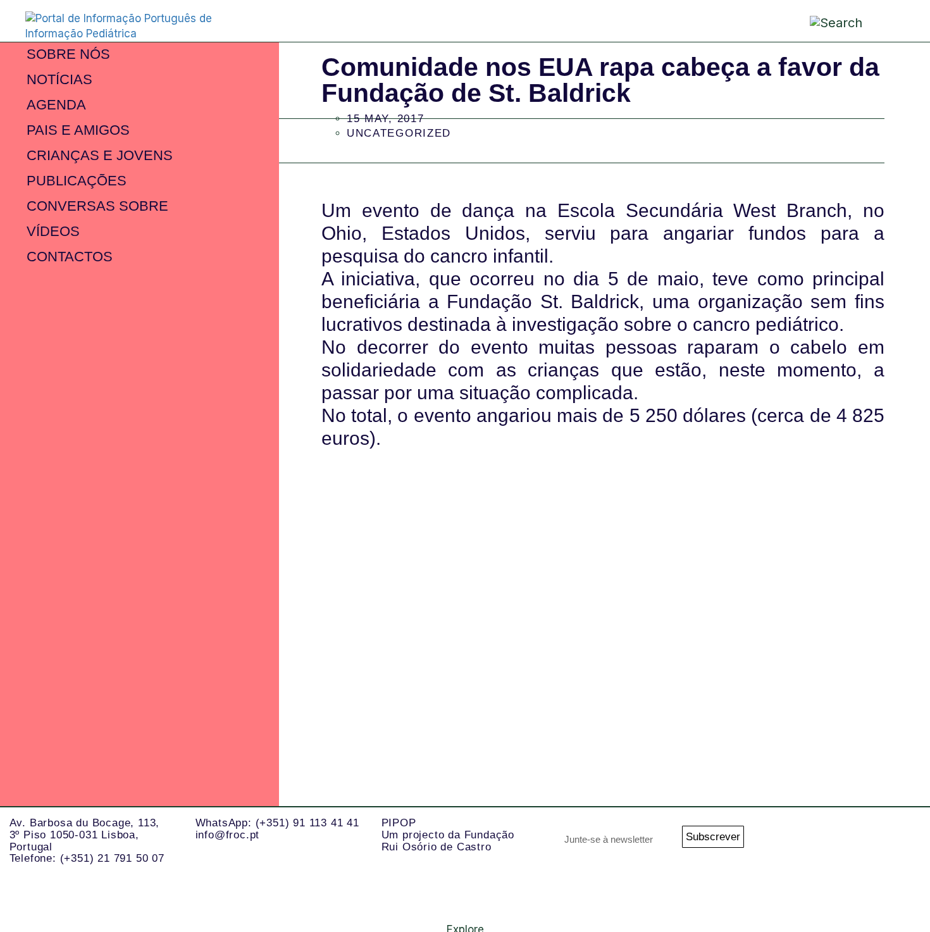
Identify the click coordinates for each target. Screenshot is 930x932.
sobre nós (68, 54)
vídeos (53, 231)
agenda (56, 105)
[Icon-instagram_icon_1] (797, 840)
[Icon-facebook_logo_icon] (898, 840)
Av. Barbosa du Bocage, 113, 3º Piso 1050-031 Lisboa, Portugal (84, 834)
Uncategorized (399, 133)
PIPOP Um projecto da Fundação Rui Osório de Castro (447, 834)
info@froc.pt (227, 835)
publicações (77, 181)
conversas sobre (97, 206)
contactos (70, 256)
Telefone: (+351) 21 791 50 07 (86, 858)
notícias (59, 79)
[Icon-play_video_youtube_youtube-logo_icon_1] (898, 891)
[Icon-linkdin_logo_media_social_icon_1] (847, 840)
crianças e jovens (100, 155)
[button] (889, 20)
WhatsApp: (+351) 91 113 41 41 (277, 823)
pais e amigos (78, 130)
